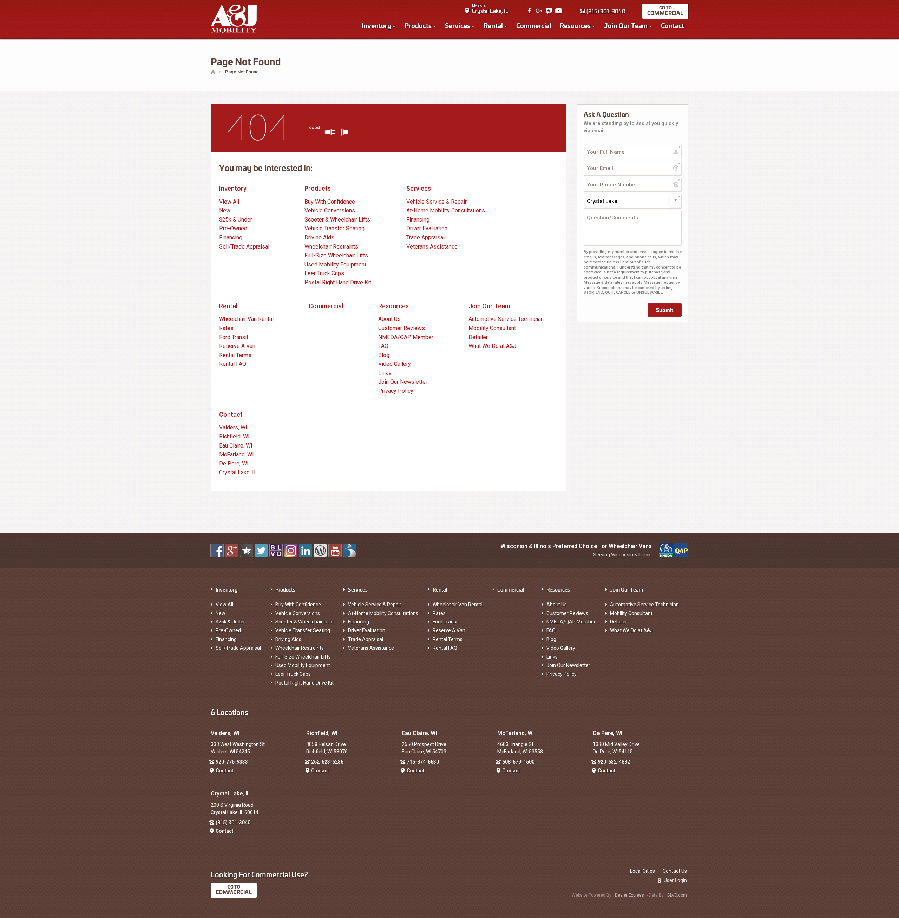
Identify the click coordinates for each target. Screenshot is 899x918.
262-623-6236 (327, 762)
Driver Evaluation (426, 228)
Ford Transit (233, 337)
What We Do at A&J (492, 346)
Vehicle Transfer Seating (334, 228)
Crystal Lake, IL (490, 11)
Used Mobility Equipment (335, 264)
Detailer (478, 337)
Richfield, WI (234, 436)
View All (229, 201)
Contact (672, 25)
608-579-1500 (518, 762)
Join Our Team (626, 25)
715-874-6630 (423, 762)
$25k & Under (235, 219)
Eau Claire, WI (235, 445)
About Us (389, 319)
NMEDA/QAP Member (405, 337)
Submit (664, 310)
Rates (226, 328)
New (224, 210)
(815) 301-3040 (605, 11)
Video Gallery (394, 364)
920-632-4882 (614, 762)
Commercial (665, 13)
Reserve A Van (237, 346)
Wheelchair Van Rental (246, 319)
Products (418, 25)
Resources (575, 25)
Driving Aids (319, 237)
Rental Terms (235, 355)
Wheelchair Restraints (331, 246)
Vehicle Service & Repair (436, 201)
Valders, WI (233, 427)
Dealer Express (629, 895)
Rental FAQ (232, 364)
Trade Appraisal (425, 237)
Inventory (376, 25)
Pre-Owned (233, 228)
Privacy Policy (395, 391)
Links (385, 373)
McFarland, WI (236, 454)
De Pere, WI (234, 463)
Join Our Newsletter (402, 381)
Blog (383, 355)
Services (457, 25)
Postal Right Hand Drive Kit (337, 282)
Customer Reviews (401, 328)
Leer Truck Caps (324, 273)
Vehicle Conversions (329, 210)
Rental (493, 25)
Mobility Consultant (492, 328)
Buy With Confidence (329, 201)
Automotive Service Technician (506, 319)
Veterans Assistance (432, 246)
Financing (230, 237)
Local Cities (642, 871)
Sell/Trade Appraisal (244, 246)
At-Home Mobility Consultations (445, 210)
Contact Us (675, 871)
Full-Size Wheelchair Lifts (336, 255)
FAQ (383, 346)
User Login (675, 880)
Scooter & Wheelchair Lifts (337, 219)
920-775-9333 (232, 762)
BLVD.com (677, 895)
